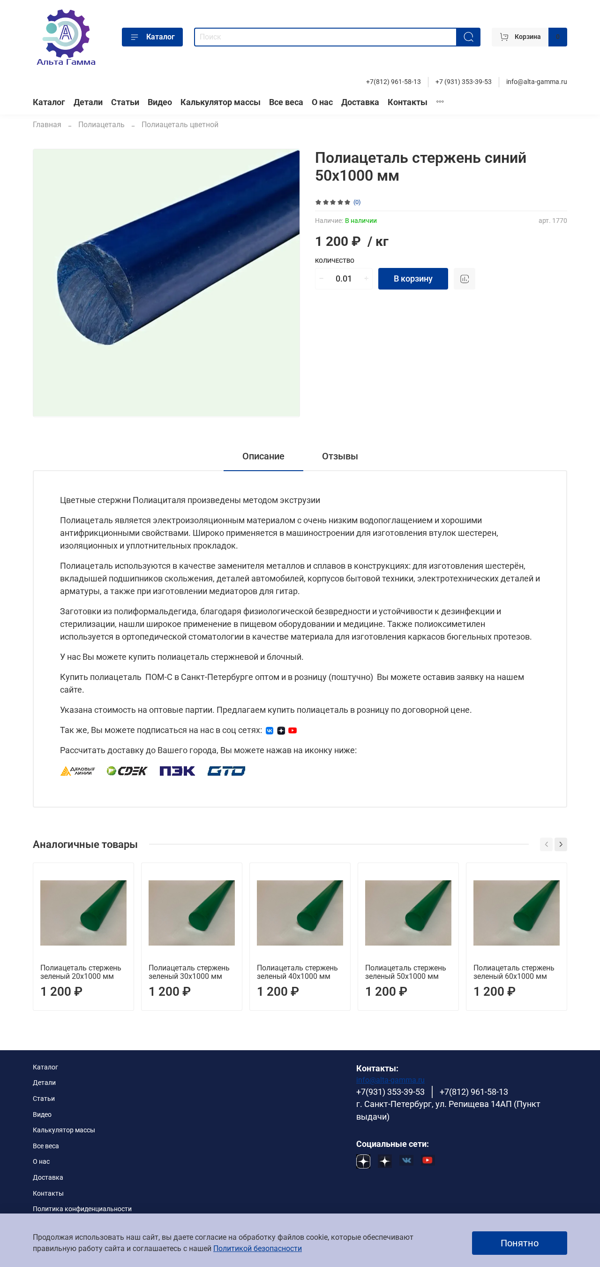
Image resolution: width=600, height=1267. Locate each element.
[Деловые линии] (78, 770)
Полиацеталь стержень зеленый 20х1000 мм (80, 972)
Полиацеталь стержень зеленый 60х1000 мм (514, 972)
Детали (88, 102)
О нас (322, 102)
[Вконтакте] (269, 730)
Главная (47, 124)
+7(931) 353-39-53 (390, 1092)
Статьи (125, 102)
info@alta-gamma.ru (536, 82)
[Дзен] (281, 730)
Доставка (360, 102)
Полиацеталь (101, 124)
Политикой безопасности (257, 1248)
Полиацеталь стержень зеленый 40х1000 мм (297, 972)
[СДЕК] (128, 770)
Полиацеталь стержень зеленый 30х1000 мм (189, 972)
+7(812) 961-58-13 (393, 82)
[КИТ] (226, 770)
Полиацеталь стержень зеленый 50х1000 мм (405, 972)
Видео (160, 102)
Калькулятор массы (220, 102)
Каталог (160, 36)
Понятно (520, 1243)
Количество (334, 260)
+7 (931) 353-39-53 (463, 82)
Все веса (286, 102)
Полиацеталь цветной (180, 124)
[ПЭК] (178, 770)
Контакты (408, 102)
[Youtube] (292, 730)
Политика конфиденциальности (82, 1209)
